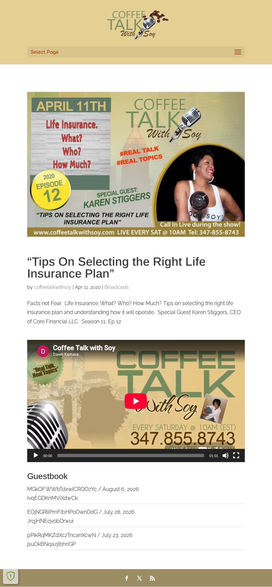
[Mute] (225, 455)
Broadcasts (116, 287)
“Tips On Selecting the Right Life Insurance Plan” (116, 267)
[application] (136, 401)
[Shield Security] (10, 576)
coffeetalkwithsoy (52, 287)
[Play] (36, 455)
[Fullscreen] (236, 455)
